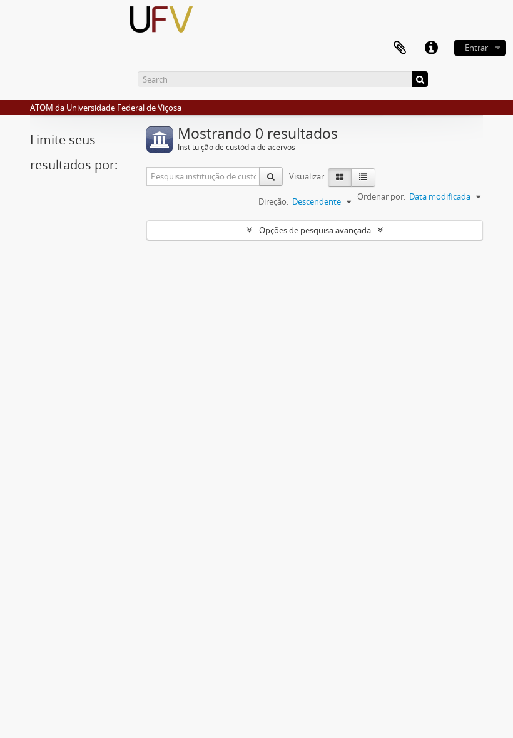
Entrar (476, 47)
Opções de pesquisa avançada (315, 230)
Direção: (273, 201)
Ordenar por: (381, 196)
